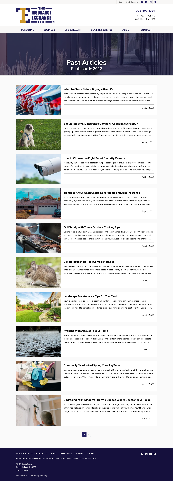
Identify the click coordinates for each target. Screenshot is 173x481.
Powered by (39, 475)
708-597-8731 (22, 470)
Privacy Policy (21, 475)
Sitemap (90, 453)
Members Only (66, 453)
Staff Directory (132, 2)
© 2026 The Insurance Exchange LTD (31, 453)
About (53, 453)
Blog (120, 2)
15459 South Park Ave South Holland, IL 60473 (26, 465)
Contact (79, 453)
